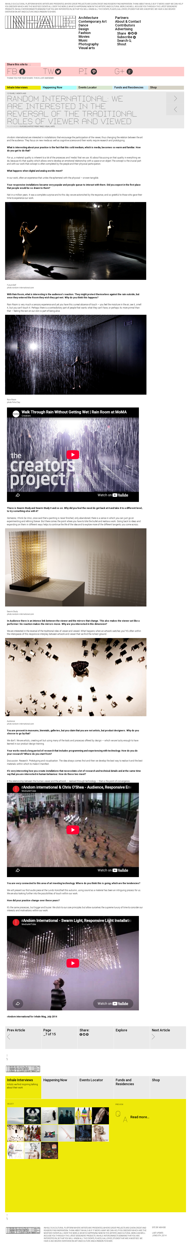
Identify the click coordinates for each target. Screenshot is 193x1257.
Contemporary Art (93, 21)
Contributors (125, 25)
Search (123, 40)
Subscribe (125, 37)
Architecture (88, 18)
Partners (122, 18)
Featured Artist (26, 126)
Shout (121, 44)
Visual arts (87, 48)
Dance (83, 25)
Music (83, 40)
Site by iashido (159, 1227)
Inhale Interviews (17, 87)
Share (121, 33)
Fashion (85, 33)
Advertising (123, 29)
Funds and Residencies (128, 87)
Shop (153, 87)
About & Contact (128, 21)
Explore (121, 1030)
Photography (89, 44)
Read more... (139, 1117)
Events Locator (88, 87)
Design (84, 29)
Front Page (39, 126)
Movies (84, 37)
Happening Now (52, 87)
